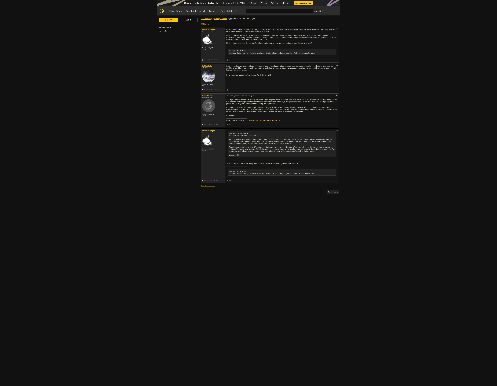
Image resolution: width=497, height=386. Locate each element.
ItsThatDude (207, 66)
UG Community (206, 19)
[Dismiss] (337, 3)
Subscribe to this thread (208, 186)
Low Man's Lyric (208, 29)
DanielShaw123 (208, 96)
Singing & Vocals (220, 19)
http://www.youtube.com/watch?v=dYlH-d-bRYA (262, 120)
